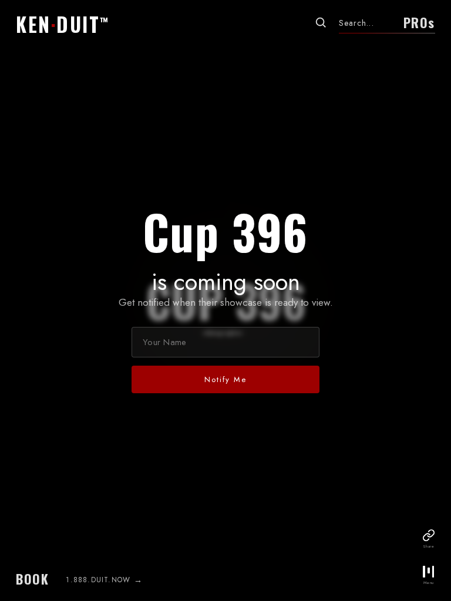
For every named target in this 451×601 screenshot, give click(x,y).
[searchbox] (366, 23)
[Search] (320, 22)
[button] (66, 24)
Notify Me (225, 379)
